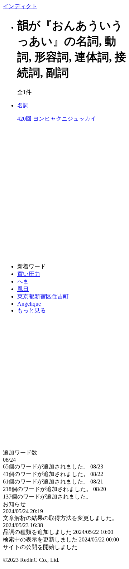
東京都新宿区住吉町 (43, 296)
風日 (23, 289)
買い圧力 (28, 274)
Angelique (29, 304)
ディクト (20, 6)
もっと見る (31, 310)
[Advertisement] (64, 192)
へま (23, 281)
